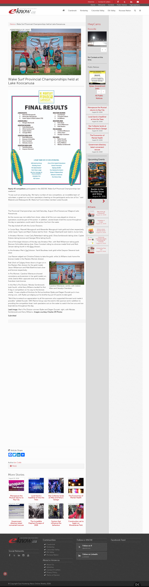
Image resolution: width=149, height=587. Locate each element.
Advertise (50, 567)
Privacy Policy (52, 572)
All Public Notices (99, 96)
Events (93, 5)
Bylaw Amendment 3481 (97, 87)
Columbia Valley (97, 11)
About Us (50, 565)
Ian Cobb (17, 462)
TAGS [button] (14, 466)
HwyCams (94, 24)
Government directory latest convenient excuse (97, 147)
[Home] (63, 10)
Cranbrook (72, 11)
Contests (111, 5)
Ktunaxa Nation (125, 11)
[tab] (46, 466)
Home (12, 24)
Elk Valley (111, 11)
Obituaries (101, 5)
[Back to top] (141, 579)
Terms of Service (53, 575)
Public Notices (122, 5)
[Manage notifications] (5, 574)
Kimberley (84, 11)
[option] (97, 37)
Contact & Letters (53, 570)
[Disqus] (46, 355)
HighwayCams (135, 5)
